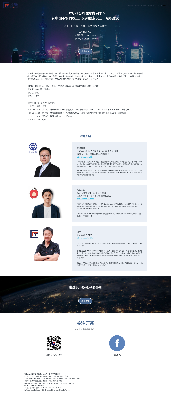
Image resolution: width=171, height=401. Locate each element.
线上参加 (85, 51)
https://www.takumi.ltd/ (85, 232)
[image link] (117, 338)
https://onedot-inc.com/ (85, 193)
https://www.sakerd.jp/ (85, 151)
